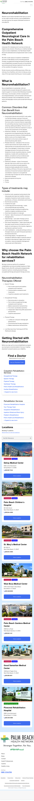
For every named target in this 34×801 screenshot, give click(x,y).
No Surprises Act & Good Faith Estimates (12, 785)
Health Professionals (7, 761)
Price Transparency (26, 785)
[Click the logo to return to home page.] (3, 2)
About (3, 753)
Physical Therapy (9, 381)
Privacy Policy (10, 777)
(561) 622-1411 (8, 633)
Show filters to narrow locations (11, 432)
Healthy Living (5, 766)
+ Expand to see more (10, 392)
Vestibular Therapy (10, 384)
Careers (3, 763)
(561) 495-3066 (9, 717)
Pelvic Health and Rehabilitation (14, 386)
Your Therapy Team (10, 407)
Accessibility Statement (14, 780)
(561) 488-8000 (9, 591)
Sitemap (23, 780)
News (3, 756)
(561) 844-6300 (9, 512)
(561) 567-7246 (9, 470)
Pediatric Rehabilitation (11, 415)
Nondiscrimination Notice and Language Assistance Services (17, 783)
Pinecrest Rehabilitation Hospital (14, 404)
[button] (31, 5)
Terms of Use (17, 777)
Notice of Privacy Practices (27, 777)
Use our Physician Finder (17, 362)
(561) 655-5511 (8, 675)
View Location (12, 476)
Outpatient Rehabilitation (12, 409)
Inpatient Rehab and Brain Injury (14, 412)
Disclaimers (3, 777)
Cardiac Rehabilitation (11, 389)
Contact (3, 758)
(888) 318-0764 (29, 1)
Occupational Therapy (10, 376)
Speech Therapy (9, 378)
